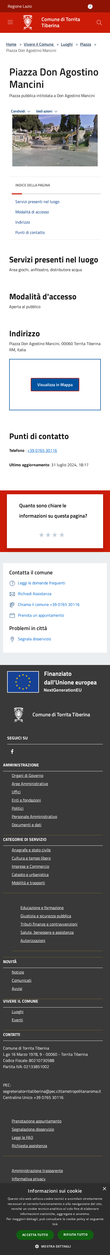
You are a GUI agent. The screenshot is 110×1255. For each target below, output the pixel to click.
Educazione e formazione (42, 908)
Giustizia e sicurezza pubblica (45, 916)
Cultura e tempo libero (31, 858)
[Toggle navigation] (10, 22)
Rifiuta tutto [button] (75, 1234)
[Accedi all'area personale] (90, 7)
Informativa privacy (29, 1179)
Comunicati (21, 980)
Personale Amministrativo (34, 816)
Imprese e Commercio (30, 866)
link (55, 1224)
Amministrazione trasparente (37, 1170)
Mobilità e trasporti (28, 883)
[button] (55, 1246)
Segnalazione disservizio (33, 1129)
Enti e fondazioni (26, 800)
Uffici (16, 792)
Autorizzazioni (32, 940)
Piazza (85, 44)
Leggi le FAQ (22, 1137)
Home (11, 44)
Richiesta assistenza (29, 1146)
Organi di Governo (27, 775)
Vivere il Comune (39, 44)
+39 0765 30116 (42, 450)
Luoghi (67, 44)
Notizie (18, 972)
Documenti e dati (26, 825)
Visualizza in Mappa (55, 385)
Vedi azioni (44, 111)
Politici (18, 808)
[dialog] (55, 1219)
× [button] (104, 1189)
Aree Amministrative (30, 784)
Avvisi (17, 988)
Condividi (18, 111)
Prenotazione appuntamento (36, 1121)
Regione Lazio (20, 6)
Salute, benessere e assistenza (47, 932)
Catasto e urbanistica (30, 874)
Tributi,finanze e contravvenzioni (49, 924)
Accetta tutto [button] (35, 1235)
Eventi (17, 1020)
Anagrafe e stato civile (31, 850)
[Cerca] (99, 23)
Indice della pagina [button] (32, 185)
